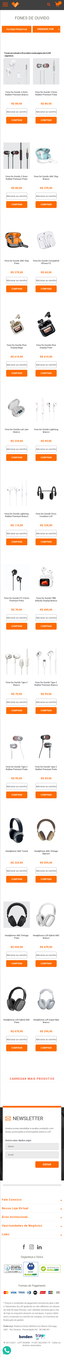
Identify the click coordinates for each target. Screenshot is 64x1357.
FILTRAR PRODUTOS (16, 29)
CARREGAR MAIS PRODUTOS (32, 1078)
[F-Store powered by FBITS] (40, 1337)
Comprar (16, 120)
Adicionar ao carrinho (16, 112)
